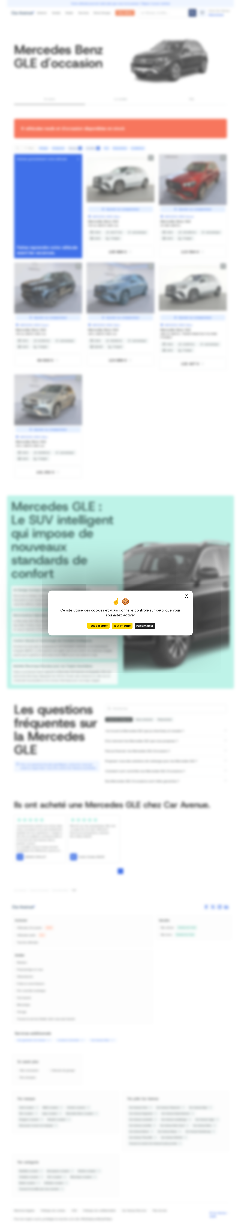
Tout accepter (98, 626)
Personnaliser (144, 626)
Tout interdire (122, 626)
